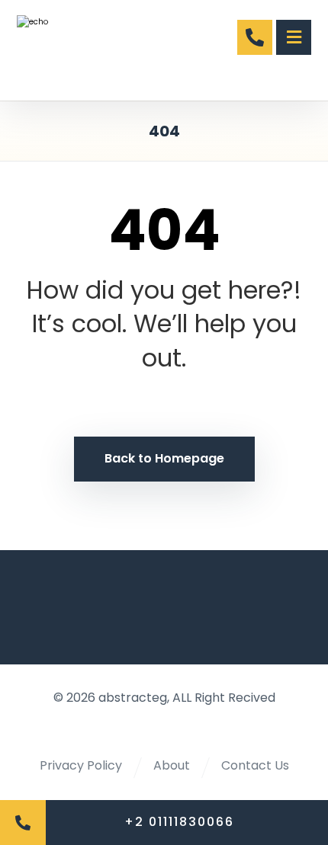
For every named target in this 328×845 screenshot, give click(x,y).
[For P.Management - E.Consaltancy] (68, 50)
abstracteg (132, 697)
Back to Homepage (164, 458)
